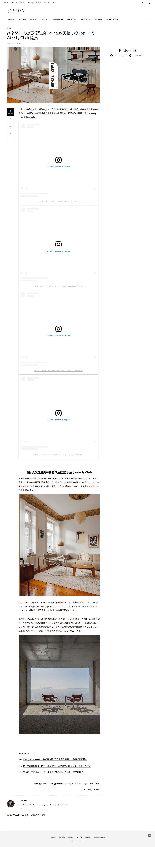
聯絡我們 (22, 2)
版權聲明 (38, 2)
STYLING (22, 19)
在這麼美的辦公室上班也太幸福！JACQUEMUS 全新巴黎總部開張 (53, 772)
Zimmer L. (10, 43)
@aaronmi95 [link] (77, 784)
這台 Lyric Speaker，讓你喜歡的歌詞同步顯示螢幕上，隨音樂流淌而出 (55, 759)
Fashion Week (112, 19)
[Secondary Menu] (146, 19)
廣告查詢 (14, 2)
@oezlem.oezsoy (92, 784)
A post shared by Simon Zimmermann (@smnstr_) (58, 202)
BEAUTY (33, 19)
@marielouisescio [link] (62, 784)
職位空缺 (30, 2)
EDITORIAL (71, 19)
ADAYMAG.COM (49, 2)
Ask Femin (85, 19)
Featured (98, 19)
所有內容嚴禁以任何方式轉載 (35, 815)
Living (9, 28)
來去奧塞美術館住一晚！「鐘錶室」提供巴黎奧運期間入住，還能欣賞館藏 (57, 766)
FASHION (10, 19)
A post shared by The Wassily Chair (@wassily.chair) (58, 286)
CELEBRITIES (58, 19)
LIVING (44, 19)
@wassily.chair (46, 784)
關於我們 (6, 2)
